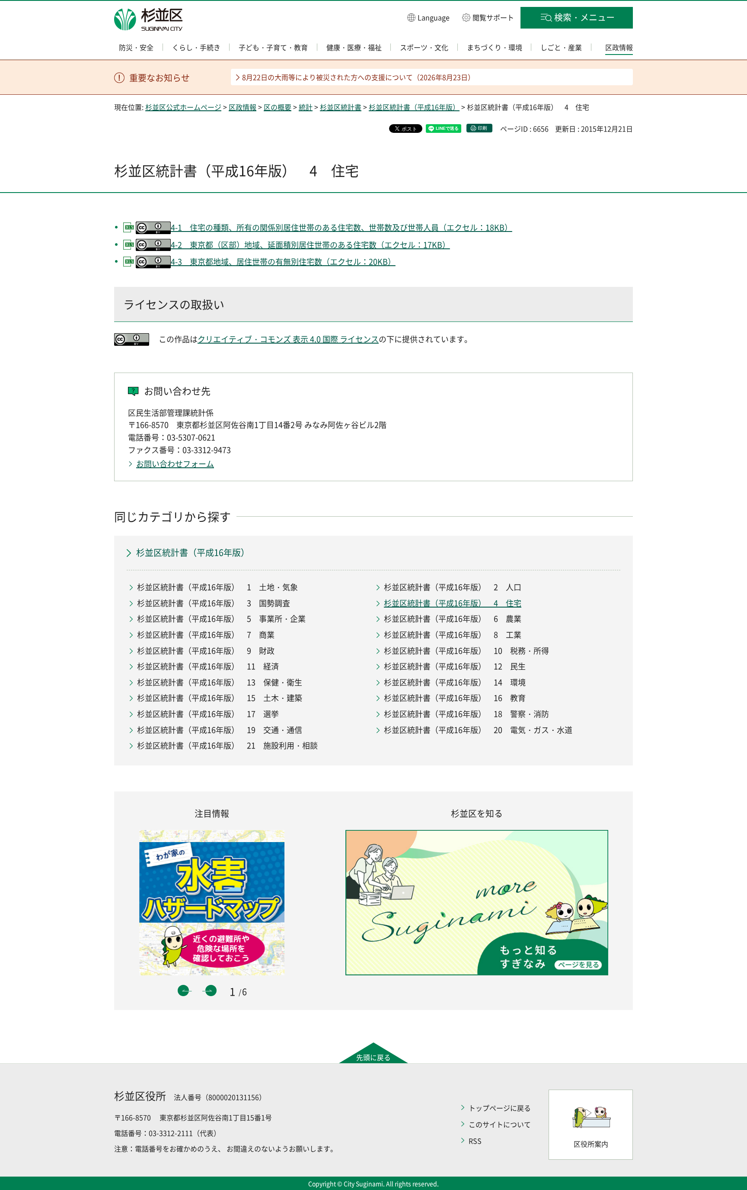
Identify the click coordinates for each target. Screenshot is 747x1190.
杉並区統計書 (340, 107)
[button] (428, 17)
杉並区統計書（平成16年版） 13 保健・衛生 (219, 682)
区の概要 (277, 107)
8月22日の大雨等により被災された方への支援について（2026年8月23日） (358, 77)
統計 (306, 107)
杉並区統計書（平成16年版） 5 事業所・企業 (221, 618)
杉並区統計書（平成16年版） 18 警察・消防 (466, 714)
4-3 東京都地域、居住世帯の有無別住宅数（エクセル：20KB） (283, 261)
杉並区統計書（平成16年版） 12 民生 (455, 666)
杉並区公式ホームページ (183, 107)
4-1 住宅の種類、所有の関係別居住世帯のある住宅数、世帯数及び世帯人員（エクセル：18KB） (341, 227)
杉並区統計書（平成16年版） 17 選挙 (208, 714)
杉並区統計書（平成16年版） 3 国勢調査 (213, 603)
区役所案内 (591, 1144)
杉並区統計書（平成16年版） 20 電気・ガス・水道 (478, 730)
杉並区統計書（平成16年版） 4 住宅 (452, 603)
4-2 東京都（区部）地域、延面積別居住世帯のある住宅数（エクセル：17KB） (310, 245)
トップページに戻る (500, 1108)
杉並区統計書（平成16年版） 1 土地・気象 (217, 587)
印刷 (482, 128)
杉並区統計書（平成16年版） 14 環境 (455, 682)
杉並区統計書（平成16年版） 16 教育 (455, 698)
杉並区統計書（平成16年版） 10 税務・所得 (466, 650)
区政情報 (242, 107)
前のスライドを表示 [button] (183, 990)
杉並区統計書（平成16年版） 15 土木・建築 (219, 698)
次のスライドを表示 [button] (211, 990)
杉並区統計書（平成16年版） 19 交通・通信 (219, 730)
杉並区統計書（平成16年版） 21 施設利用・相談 (227, 745)
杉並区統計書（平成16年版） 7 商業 (206, 634)
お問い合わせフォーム (175, 464)
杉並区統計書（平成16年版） (414, 107)
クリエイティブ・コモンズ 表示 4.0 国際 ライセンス (288, 339)
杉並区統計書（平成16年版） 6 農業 (452, 618)
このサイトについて (500, 1124)
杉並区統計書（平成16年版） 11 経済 (208, 666)
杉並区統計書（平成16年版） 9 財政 (206, 650)
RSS (475, 1140)
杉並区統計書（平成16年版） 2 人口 (452, 587)
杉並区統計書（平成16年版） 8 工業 (452, 634)
